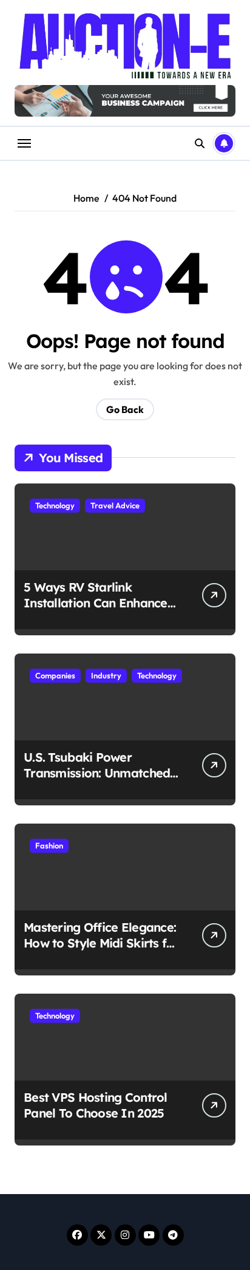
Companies (55, 675)
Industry (106, 675)
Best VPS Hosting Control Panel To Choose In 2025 (95, 1105)
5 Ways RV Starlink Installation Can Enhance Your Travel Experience (95, 602)
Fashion (49, 845)
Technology (55, 505)
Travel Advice (115, 505)
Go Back (125, 409)
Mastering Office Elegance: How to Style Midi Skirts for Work (101, 943)
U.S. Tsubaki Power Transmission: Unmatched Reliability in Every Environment (97, 780)
